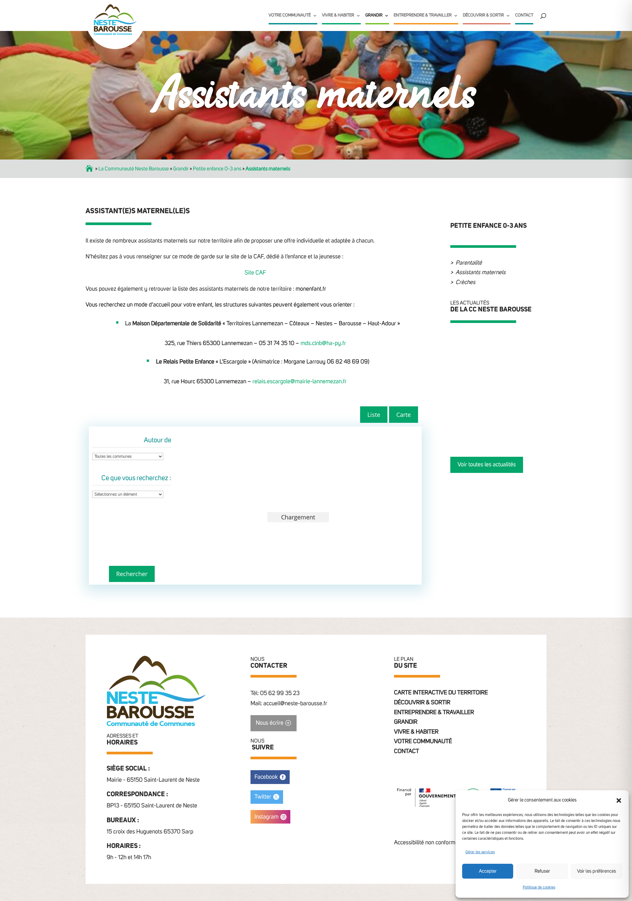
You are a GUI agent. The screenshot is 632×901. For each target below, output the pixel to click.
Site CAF (255, 273)
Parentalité (469, 263)
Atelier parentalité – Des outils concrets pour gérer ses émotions (513, 378)
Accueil (90, 168)
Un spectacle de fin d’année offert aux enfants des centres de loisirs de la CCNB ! (512, 418)
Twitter (262, 797)
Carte (403, 415)
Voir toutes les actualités (487, 465)
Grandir (373, 15)
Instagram (266, 817)
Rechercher (131, 574)
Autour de (157, 440)
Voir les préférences (596, 871)
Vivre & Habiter (338, 15)
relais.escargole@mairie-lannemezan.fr (299, 382)
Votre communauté (290, 15)
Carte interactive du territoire (441, 693)
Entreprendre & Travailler (423, 15)
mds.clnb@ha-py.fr (323, 343)
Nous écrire (269, 723)
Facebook (266, 777)
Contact (524, 15)
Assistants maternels (481, 273)
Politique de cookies (539, 887)
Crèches (465, 282)
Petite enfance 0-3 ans (217, 168)
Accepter (488, 871)
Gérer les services (480, 852)
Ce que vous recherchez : (136, 478)
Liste (373, 415)
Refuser (542, 871)
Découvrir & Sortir (483, 15)
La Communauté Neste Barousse (133, 168)
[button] (619, 800)
